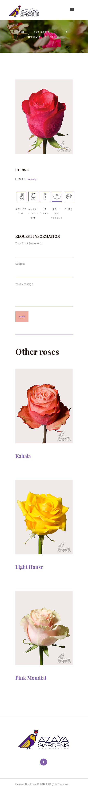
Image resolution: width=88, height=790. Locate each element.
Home (21, 32)
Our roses (42, 32)
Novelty (34, 36)
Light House (29, 567)
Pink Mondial (30, 678)
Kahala (23, 456)
